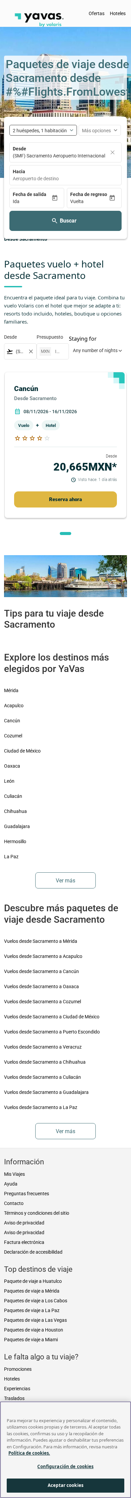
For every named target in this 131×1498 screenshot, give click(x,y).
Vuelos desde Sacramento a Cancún (41, 971)
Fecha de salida (29, 194)
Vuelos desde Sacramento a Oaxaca (41, 986)
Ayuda (10, 1184)
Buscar (68, 221)
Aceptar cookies (65, 1485)
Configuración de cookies (65, 1466)
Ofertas (96, 13)
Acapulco (14, 705)
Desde (19, 148)
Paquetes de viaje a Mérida (31, 1291)
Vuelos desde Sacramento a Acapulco (43, 956)
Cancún (12, 720)
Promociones (18, 1369)
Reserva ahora (65, 499)
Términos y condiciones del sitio (36, 1213)
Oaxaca (12, 766)
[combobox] (65, 178)
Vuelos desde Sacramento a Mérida (40, 941)
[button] (32, 201)
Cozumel (13, 735)
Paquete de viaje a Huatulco (33, 1281)
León (9, 781)
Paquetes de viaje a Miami (31, 1339)
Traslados (14, 1398)
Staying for (83, 338)
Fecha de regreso (88, 194)
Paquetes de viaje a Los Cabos (35, 1300)
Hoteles (118, 13)
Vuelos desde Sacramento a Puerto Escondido (52, 1031)
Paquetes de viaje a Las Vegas (35, 1320)
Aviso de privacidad (24, 1222)
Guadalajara (17, 826)
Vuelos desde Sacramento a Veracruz (43, 1047)
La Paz (11, 856)
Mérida (11, 690)
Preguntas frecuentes (26, 1193)
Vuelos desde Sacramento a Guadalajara (46, 1092)
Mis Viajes (14, 1174)
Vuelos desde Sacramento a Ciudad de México (51, 1016)
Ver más (65, 880)
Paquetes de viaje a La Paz (31, 1310)
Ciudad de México (22, 751)
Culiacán (13, 796)
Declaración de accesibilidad (33, 1252)
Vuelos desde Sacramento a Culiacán (42, 1077)
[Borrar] (112, 152)
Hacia (19, 171)
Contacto (14, 1203)
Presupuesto (50, 337)
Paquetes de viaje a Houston (33, 1330)
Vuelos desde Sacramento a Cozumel (42, 1001)
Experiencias (17, 1388)
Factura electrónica (24, 1242)
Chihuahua (15, 811)
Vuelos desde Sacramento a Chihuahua (45, 1062)
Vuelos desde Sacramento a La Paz (40, 1107)
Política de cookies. (29, 1453)
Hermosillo (15, 841)
